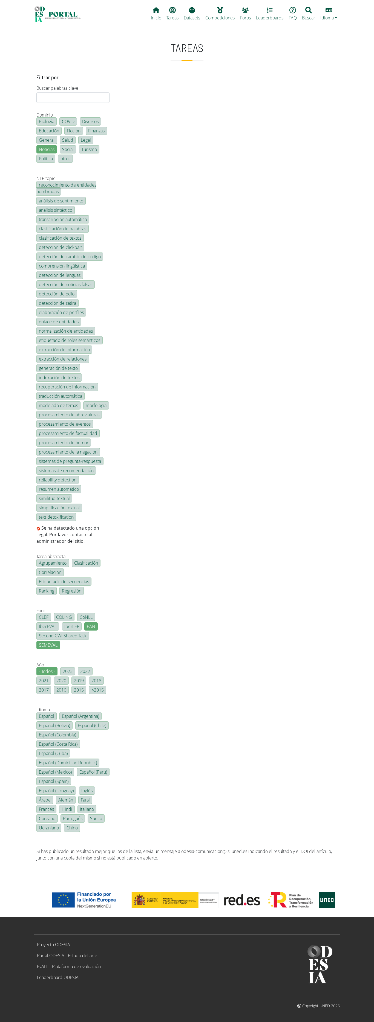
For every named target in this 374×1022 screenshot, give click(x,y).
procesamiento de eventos (65, 424)
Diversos (90, 121)
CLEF (43, 617)
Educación (49, 131)
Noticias (46, 149)
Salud (67, 140)
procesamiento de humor (63, 443)
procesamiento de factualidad (68, 433)
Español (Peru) (93, 772)
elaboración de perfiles (61, 312)
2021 (44, 681)
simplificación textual (59, 508)
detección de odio (56, 294)
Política (46, 159)
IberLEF (71, 626)
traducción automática (60, 396)
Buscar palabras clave (57, 88)
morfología (96, 405)
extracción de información (64, 350)
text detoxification (56, 517)
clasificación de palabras (62, 229)
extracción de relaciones (63, 359)
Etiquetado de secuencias (64, 582)
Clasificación (86, 563)
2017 (44, 690)
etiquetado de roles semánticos (69, 340)
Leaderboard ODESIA (58, 977)
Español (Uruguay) (56, 791)
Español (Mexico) (55, 772)
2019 (79, 681)
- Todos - (47, 671)
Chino (72, 828)
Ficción (73, 131)
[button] (329, 14)
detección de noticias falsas (65, 284)
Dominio (44, 115)
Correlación (50, 572)
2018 (96, 681)
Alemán (65, 800)
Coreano (47, 818)
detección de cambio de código (70, 257)
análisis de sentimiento (61, 201)
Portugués (72, 818)
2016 (61, 690)
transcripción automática (63, 219)
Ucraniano (49, 828)
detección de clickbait (60, 247)
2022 (85, 671)
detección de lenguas (59, 275)
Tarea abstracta (50, 556)
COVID (68, 121)
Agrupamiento (53, 563)
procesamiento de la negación (68, 452)
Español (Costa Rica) (58, 744)
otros (65, 159)
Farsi (85, 800)
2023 (68, 671)
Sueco (96, 818)
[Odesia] (59, 14)
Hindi (67, 809)
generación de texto (58, 368)
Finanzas (96, 131)
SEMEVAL (48, 645)
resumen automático (59, 489)
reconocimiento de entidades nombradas (66, 188)
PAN (91, 626)
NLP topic (45, 178)
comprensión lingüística (62, 266)
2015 (79, 690)
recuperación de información (67, 387)
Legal (86, 140)
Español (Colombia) (57, 735)
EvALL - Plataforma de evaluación (69, 966)
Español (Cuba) (53, 753)
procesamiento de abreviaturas (69, 415)
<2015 (97, 690)
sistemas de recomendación (66, 471)
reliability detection (57, 480)
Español (46, 716)
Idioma (43, 710)
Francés (46, 809)
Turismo (89, 149)
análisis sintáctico (55, 210)
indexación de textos (59, 377)
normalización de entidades (66, 331)
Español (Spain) (53, 781)
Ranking (46, 591)
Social (68, 149)
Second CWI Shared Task (63, 636)
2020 (61, 681)
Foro (40, 611)
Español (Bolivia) (54, 725)
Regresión (71, 591)
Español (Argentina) (80, 716)
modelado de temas (58, 405)
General (46, 140)
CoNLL (86, 617)
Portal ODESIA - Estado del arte (67, 956)
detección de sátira (57, 303)
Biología (46, 121)
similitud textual (54, 498)
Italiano (87, 809)
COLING (64, 617)
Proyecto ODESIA (53, 945)
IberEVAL (48, 626)
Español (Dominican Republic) (68, 763)
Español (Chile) (92, 725)
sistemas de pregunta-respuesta (70, 461)
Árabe (45, 800)
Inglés (87, 791)
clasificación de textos (60, 238)
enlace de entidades (59, 322)
